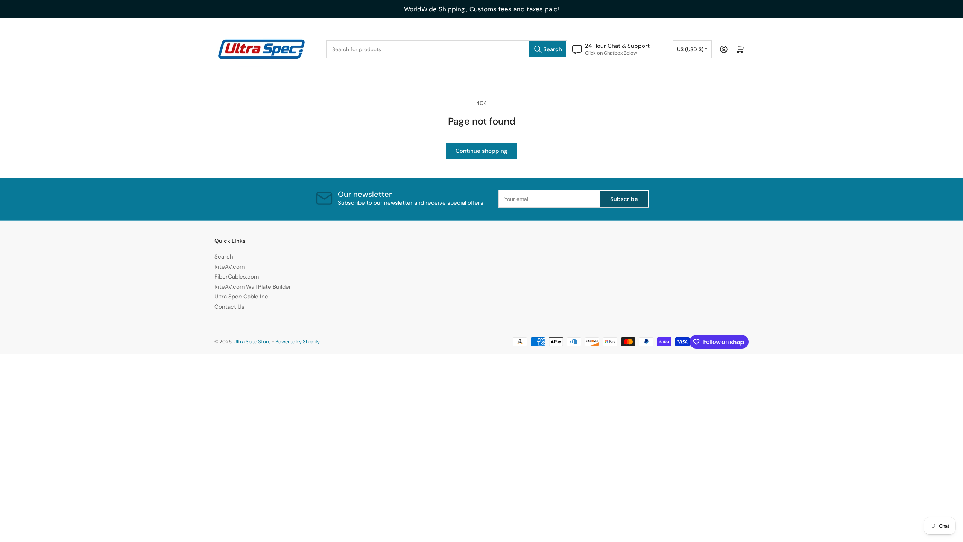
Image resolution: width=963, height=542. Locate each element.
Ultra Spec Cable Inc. (241, 296)
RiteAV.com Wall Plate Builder (252, 287)
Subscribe (624, 199)
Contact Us (229, 307)
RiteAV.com (229, 267)
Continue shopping (481, 151)
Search (223, 256)
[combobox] (446, 49)
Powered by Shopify (297, 341)
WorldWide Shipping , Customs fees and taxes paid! (481, 9)
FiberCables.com (236, 276)
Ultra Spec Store (252, 341)
